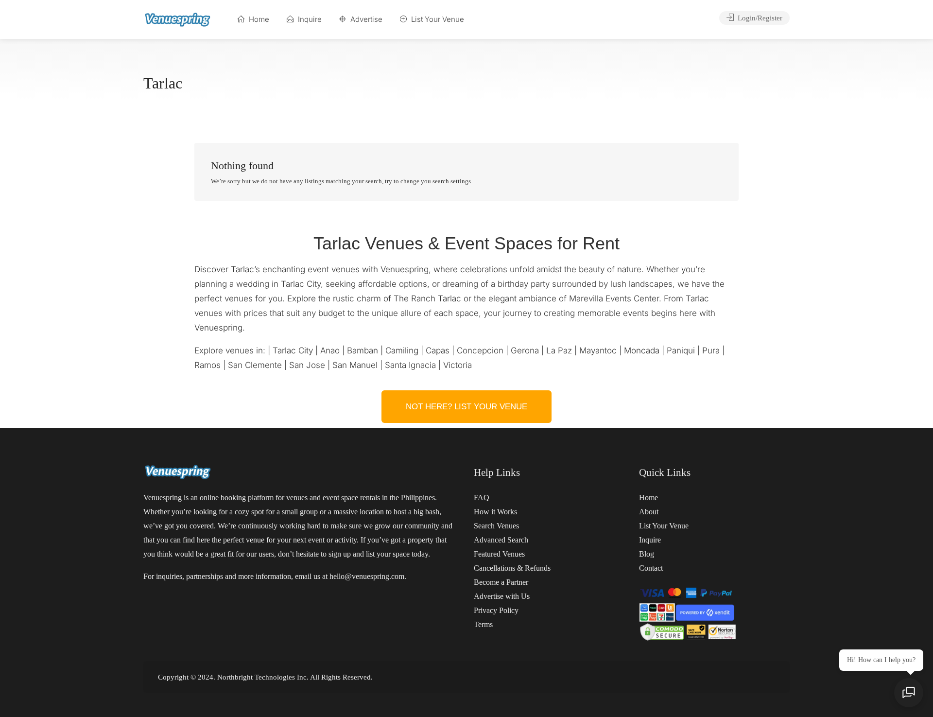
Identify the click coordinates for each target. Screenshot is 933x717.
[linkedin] (769, 677)
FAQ (481, 497)
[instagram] (753, 677)
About (648, 511)
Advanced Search (501, 540)
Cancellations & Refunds (512, 568)
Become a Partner (501, 582)
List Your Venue (436, 19)
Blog (646, 554)
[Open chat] (908, 692)
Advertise (365, 19)
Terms (483, 624)
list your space (388, 554)
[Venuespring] (177, 19)
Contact (651, 568)
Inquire (309, 19)
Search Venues (496, 526)
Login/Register (759, 18)
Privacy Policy (496, 610)
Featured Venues (499, 554)
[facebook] (737, 677)
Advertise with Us (502, 596)
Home (258, 19)
